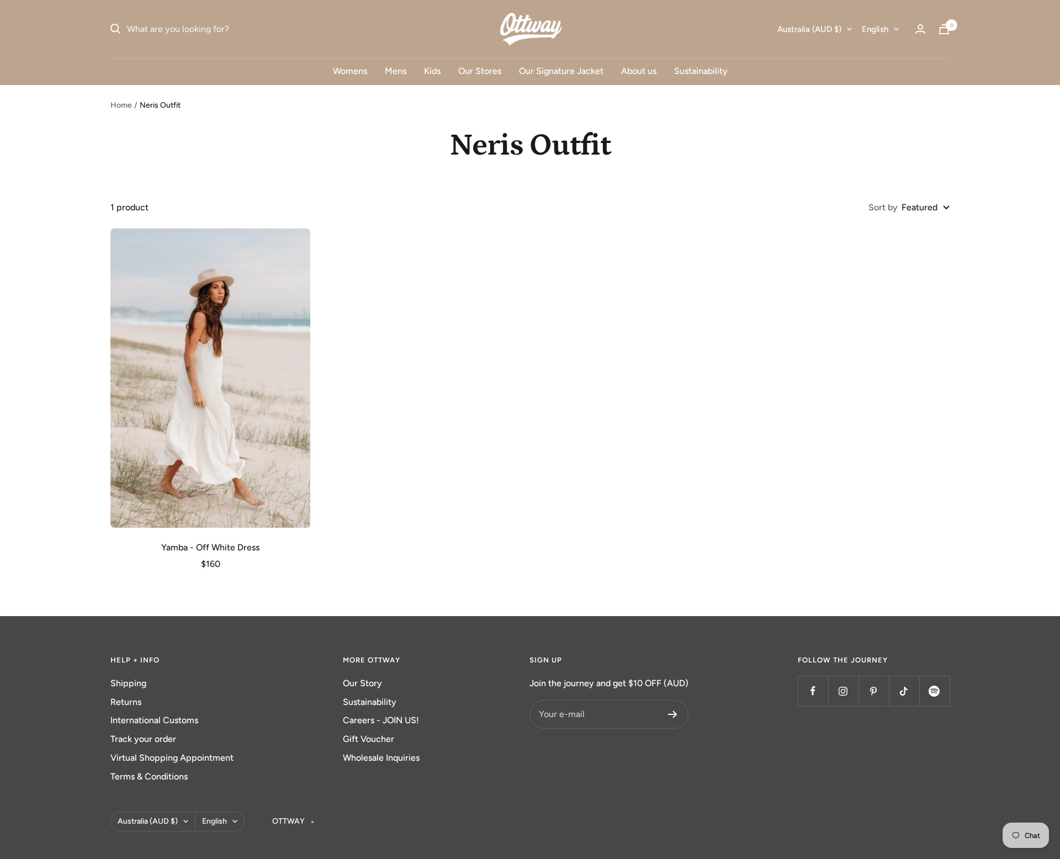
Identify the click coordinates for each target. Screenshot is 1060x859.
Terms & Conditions (149, 776)
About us (638, 71)
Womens (350, 71)
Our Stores (479, 71)
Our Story (362, 683)
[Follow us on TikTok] (904, 691)
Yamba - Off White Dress (210, 547)
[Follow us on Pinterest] (873, 691)
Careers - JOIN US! (381, 720)
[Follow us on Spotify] (934, 691)
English (875, 29)
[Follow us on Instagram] (843, 691)
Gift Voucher (368, 739)
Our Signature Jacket (561, 71)
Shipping (128, 683)
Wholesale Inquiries (381, 757)
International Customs (154, 720)
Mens (395, 71)
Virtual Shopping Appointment (172, 757)
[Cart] (944, 29)
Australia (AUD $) (809, 29)
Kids (432, 71)
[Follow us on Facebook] (813, 691)
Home (121, 105)
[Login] (920, 29)
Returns (125, 702)
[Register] (672, 714)
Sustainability (701, 71)
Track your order (143, 739)
